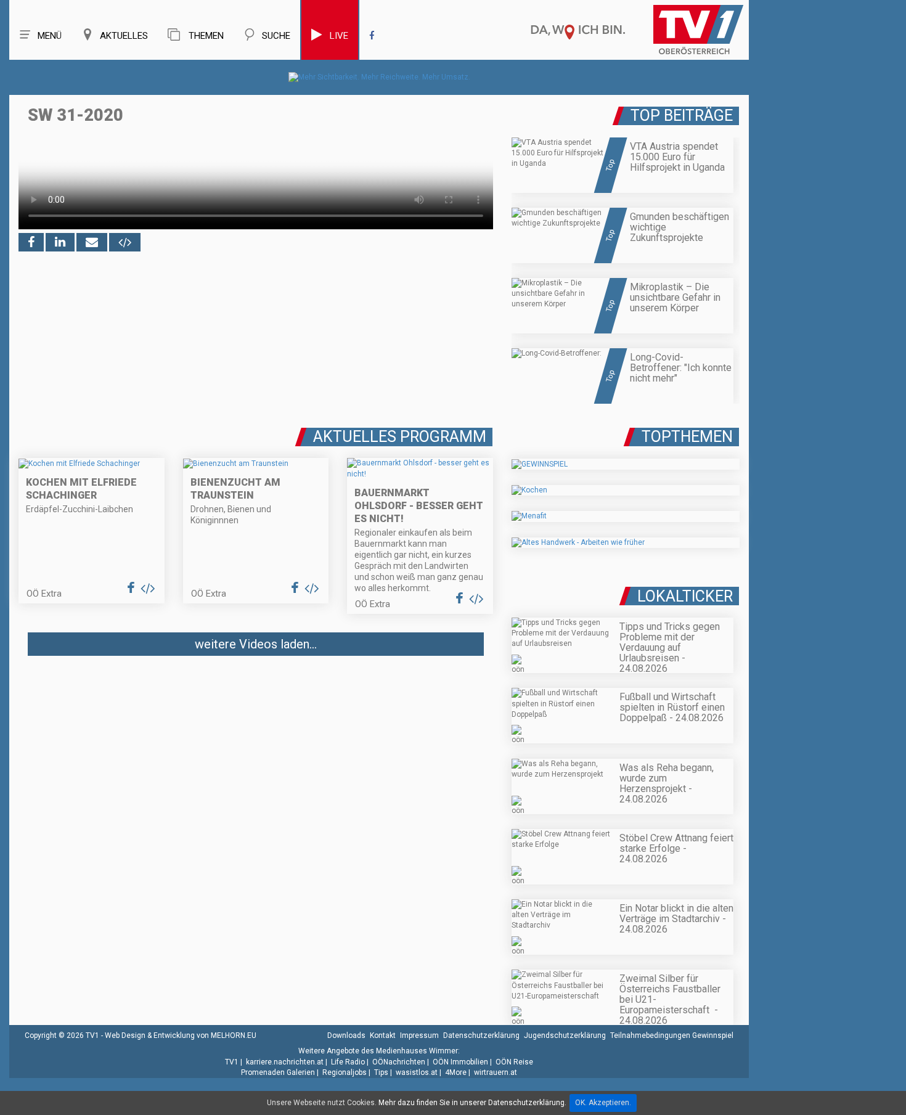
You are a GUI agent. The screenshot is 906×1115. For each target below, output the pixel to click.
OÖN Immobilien (460, 1062)
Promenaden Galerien (278, 1072)
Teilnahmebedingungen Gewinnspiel (671, 1035)
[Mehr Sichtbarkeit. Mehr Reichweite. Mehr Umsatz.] (379, 77)
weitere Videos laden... (256, 644)
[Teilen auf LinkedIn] (60, 242)
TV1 (232, 1062)
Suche (276, 35)
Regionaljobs (344, 1072)
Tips (381, 1072)
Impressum (419, 1035)
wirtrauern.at (495, 1072)
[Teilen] (91, 242)
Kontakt (383, 1035)
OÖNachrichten (398, 1062)
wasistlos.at (417, 1072)
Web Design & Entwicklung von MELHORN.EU (180, 1035)
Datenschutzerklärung (481, 1035)
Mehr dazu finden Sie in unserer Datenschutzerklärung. (472, 1102)
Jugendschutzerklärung (565, 1035)
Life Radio (348, 1062)
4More (456, 1072)
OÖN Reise (514, 1062)
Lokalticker (685, 596)
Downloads (346, 1035)
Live (339, 35)
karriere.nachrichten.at (285, 1062)
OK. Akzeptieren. (603, 1102)
